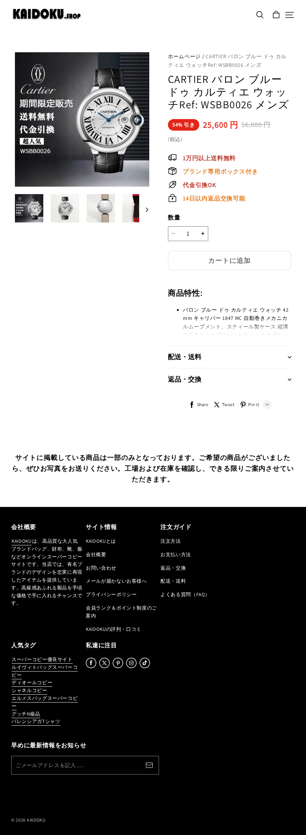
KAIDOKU (22, 541)
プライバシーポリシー (111, 594)
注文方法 (170, 541)
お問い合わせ (101, 568)
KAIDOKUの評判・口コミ (113, 629)
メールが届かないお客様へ (116, 581)
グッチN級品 (26, 714)
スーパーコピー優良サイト (42, 659)
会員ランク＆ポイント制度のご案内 (121, 612)
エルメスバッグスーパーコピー (45, 702)
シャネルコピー (29, 690)
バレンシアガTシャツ (36, 721)
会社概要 (96, 554)
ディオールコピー (32, 682)
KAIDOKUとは (101, 541)
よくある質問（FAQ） (185, 594)
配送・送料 (173, 581)
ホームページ (184, 56)
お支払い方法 (175, 554)
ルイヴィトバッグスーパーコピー (45, 671)
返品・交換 (173, 568)
